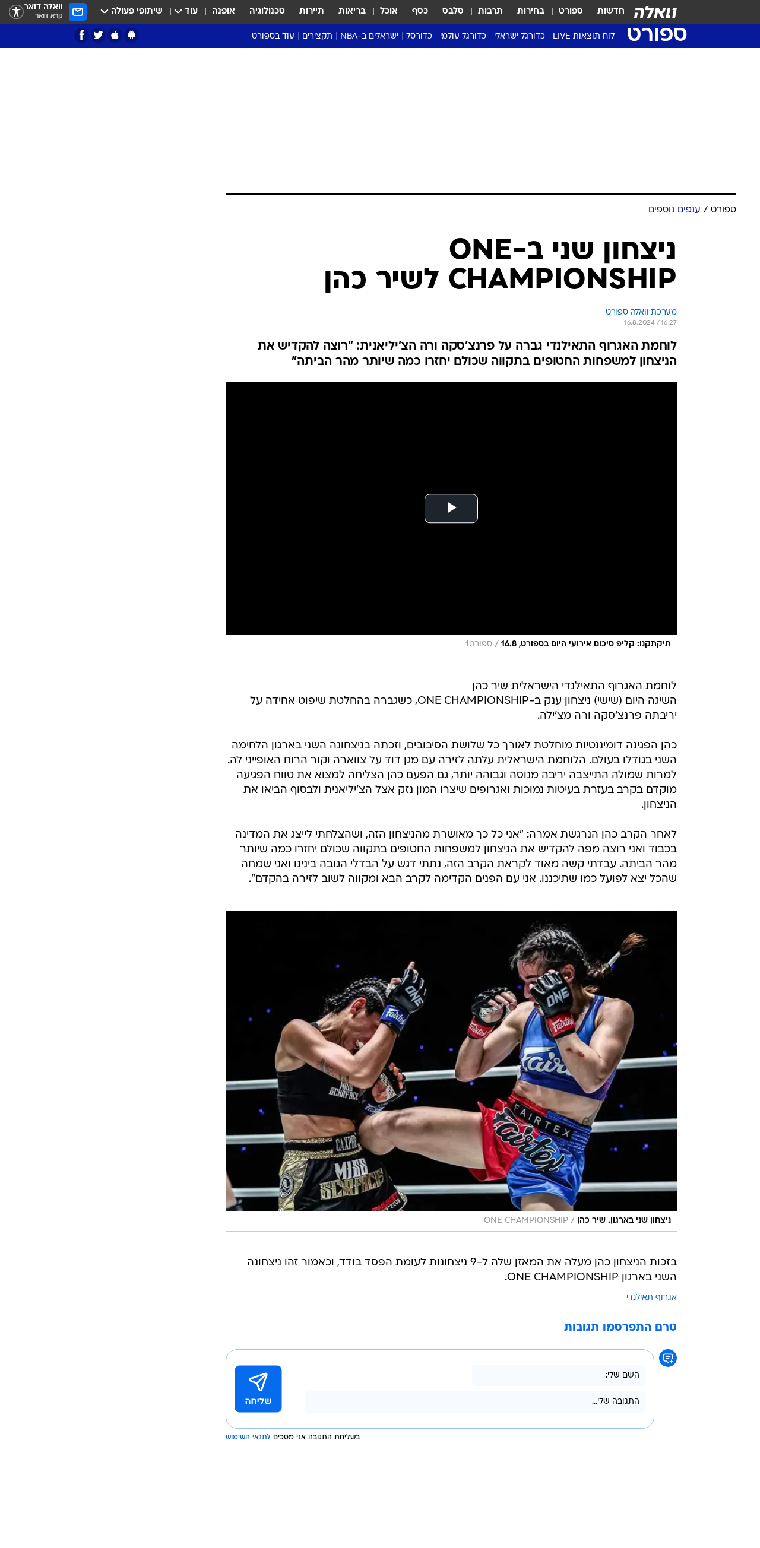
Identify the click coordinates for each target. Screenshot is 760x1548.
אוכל (389, 11)
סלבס (453, 11)
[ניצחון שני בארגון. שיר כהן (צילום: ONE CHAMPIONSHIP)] (451, 1071)
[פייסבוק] (81, 35)
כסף (420, 11)
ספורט (571, 11)
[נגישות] (16, 12)
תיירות (311, 11)
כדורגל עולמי (463, 36)
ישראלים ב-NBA (369, 36)
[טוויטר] (98, 35)
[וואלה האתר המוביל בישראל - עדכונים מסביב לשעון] (655, 12)
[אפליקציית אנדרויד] (131, 35)
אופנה (223, 11)
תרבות (490, 11)
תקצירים (317, 36)
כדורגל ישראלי (519, 36)
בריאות (352, 11)
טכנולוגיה (267, 11)
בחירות (530, 11)
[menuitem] (604, 11)
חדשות (611, 11)
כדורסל (419, 36)
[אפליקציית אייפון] (114, 35)
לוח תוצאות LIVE (584, 36)
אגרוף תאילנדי (651, 1298)
